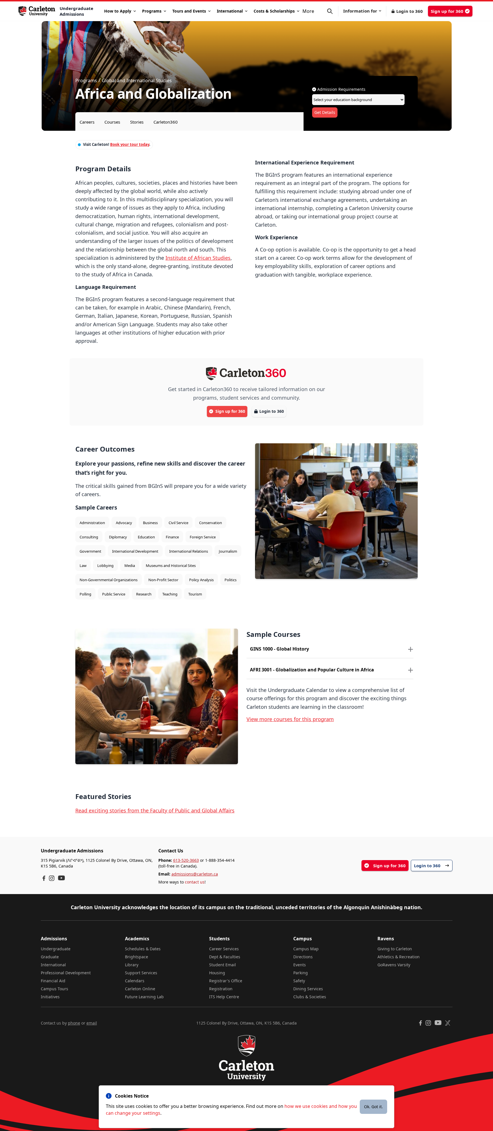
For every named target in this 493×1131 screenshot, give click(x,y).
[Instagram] (51, 878)
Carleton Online (140, 988)
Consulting (89, 537)
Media (129, 565)
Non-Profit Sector (163, 579)
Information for (360, 11)
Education (146, 537)
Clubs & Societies (309, 996)
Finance (172, 537)
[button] (332, 11)
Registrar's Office (225, 980)
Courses (112, 122)
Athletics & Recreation (398, 956)
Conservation (210, 522)
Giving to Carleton (394, 948)
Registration (221, 988)
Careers (87, 122)
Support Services (141, 972)
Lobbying (105, 565)
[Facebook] (44, 878)
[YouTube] (61, 878)
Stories (137, 122)
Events (299, 964)
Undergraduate (55, 948)
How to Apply (117, 11)
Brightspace (136, 956)
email (91, 1023)
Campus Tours (54, 988)
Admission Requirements (340, 89)
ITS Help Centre (224, 996)
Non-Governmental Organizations (109, 579)
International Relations (188, 551)
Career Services (224, 948)
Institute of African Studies (198, 257)
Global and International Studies (137, 80)
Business (150, 522)
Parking (300, 972)
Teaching (169, 594)
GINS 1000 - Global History (279, 649)
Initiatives (50, 996)
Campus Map (306, 948)
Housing (217, 972)
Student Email (222, 964)
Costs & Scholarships (274, 11)
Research (143, 594)
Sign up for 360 (447, 11)
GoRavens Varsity (393, 964)
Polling (85, 594)
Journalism (228, 551)
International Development (135, 551)
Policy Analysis (201, 579)
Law (83, 565)
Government (90, 551)
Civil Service (178, 522)
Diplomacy (118, 537)
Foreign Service (203, 537)
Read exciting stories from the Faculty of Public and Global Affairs (155, 810)
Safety (299, 980)
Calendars (134, 980)
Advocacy (124, 522)
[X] (447, 1023)
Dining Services (308, 988)
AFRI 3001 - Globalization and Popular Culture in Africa (312, 670)
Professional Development (66, 972)
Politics (231, 579)
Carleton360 (165, 122)
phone (74, 1023)
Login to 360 (409, 11)
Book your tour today (129, 144)
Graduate (50, 956)
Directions (303, 956)
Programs (151, 11)
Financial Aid (53, 980)
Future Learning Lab (144, 996)
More (308, 11)
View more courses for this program (290, 719)
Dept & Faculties (224, 956)
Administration (92, 522)
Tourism (195, 594)
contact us (195, 882)
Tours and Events (189, 11)
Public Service (113, 594)
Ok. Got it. (373, 1106)
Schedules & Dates (143, 948)
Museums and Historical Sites (171, 565)
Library (131, 964)
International (230, 11)
